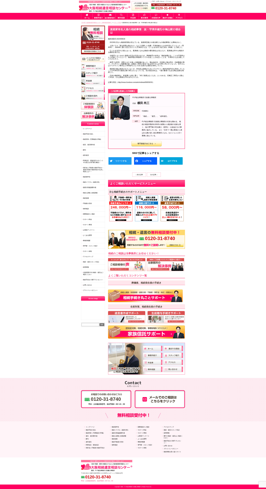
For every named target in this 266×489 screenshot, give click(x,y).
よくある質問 (87, 235)
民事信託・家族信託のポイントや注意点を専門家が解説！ (93, 161)
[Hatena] (172, 161)
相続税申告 (86, 177)
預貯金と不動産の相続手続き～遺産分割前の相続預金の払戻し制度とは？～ (93, 169)
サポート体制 (87, 251)
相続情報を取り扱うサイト (172, 452)
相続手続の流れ (88, 134)
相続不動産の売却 (117, 442)
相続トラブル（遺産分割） (91, 182)
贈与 (84, 150)
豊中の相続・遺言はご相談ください (173, 437)
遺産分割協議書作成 (89, 187)
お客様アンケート (89, 230)
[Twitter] (121, 161)
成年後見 (86, 155)
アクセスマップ (88, 256)
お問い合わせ (160, 1)
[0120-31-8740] (146, 230)
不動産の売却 (87, 203)
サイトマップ (177, 1)
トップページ (87, 128)
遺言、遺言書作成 (89, 144)
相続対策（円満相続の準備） (92, 139)
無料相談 (86, 209)
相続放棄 (86, 198)
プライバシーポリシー (90, 290)
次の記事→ (154, 174)
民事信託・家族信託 (92, 445)
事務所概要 (86, 240)
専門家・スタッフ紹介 (90, 246)
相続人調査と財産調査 (90, 193)
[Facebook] (146, 161)
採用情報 (86, 267)
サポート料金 (87, 219)
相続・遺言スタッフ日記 (91, 262)
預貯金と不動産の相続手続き (95, 448)
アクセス (168, 1)
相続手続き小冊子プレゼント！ (93, 280)
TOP (153, 1)
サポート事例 (87, 225)
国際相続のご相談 (89, 214)
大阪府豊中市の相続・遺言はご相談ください (93, 273)
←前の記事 (139, 174)
